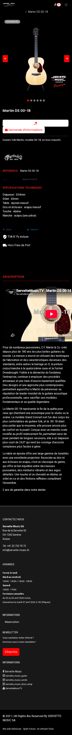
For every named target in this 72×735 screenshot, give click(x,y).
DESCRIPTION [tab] (13, 276)
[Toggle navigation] (66, 4)
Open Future (29, 728)
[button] (5, 58)
